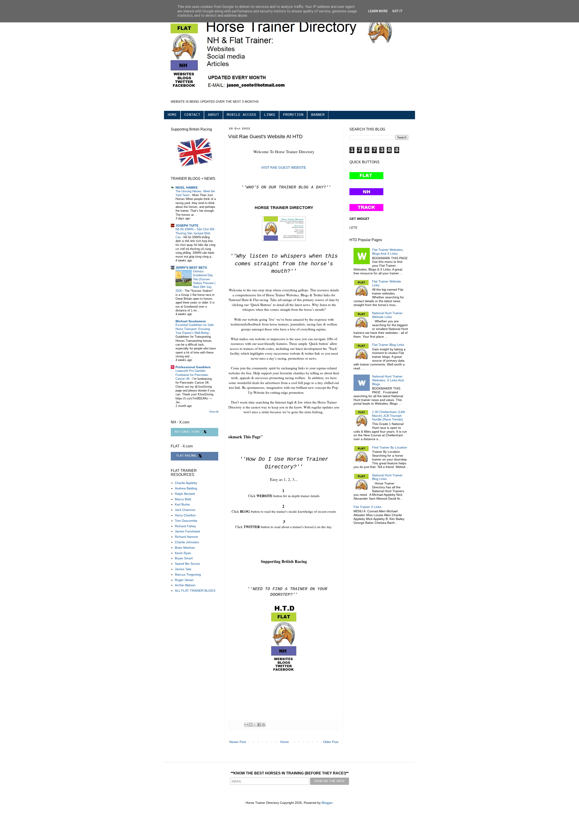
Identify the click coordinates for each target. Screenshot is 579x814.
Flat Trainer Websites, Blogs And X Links (387, 251)
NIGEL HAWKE (187, 187)
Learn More (378, 11)
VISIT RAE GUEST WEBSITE (284, 167)
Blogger (327, 803)
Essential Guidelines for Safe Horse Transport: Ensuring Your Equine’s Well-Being (195, 329)
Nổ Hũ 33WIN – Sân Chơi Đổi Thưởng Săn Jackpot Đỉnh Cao (195, 233)
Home (284, 742)
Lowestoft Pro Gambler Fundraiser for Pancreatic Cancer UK (192, 374)
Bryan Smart (184, 558)
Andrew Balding (186, 488)
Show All (213, 411)
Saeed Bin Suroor (187, 563)
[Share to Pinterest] (263, 724)
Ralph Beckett (185, 494)
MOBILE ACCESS (241, 115)
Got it (397, 11)
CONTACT (192, 115)
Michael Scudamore (191, 321)
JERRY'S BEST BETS (191, 267)
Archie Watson (185, 585)
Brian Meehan (185, 547)
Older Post (330, 742)
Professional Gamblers (193, 367)
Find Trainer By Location (389, 447)
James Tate (183, 569)
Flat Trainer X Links (367, 507)
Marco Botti (183, 499)
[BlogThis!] (250, 724)
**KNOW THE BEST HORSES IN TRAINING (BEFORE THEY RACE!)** (290, 773)
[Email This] (246, 724)
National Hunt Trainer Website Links (387, 315)
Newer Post (237, 742)
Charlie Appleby (186, 483)
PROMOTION (293, 115)
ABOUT (213, 115)
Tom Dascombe (186, 520)
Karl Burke (182, 504)
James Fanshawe (187, 531)
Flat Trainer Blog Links (388, 344)
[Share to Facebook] (259, 724)
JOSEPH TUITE (187, 225)
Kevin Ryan (183, 553)
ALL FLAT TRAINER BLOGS (195, 590)
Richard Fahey (185, 526)
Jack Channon (185, 510)
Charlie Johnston (187, 542)
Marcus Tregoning (188, 574)
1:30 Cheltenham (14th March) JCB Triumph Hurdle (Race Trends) (388, 415)
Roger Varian (184, 580)
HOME (172, 115)
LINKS (269, 115)
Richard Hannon (186, 537)
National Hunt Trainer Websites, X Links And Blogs (388, 380)
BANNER (318, 115)
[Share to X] (255, 724)
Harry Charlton (185, 515)
